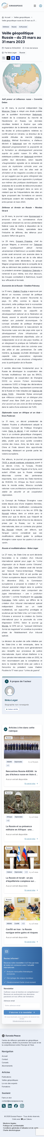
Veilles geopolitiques (22, 17)
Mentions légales (9, 1123)
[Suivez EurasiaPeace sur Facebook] (16, 1106)
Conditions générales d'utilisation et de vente (20, 1128)
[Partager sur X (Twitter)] (8, 58)
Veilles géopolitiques (10, 1080)
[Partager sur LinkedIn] (13, 58)
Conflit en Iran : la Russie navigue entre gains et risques (22, 931)
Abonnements (7, 1066)
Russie (22, 53)
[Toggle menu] (35, 5)
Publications (6, 1077)
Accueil (7, 17)
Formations (6, 1087)
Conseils (5, 1063)
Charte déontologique (11, 1130)
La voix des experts (9, 1083)
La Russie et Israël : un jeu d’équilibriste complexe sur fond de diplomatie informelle (21, 881)
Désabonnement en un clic (22, 1021)
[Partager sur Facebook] (18, 58)
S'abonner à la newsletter (20, 1012)
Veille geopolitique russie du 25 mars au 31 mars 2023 (19, 21)
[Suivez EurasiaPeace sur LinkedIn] (10, 1106)
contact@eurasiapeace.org (12, 1101)
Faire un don (7, 1098)
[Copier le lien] (4, 58)
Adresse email (9, 1001)
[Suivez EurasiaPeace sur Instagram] (22, 1106)
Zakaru (29, 1119)
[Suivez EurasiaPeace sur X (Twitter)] (4, 1106)
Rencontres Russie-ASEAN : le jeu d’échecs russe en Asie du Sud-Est (21, 774)
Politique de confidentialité (13, 1126)
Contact (5, 1059)
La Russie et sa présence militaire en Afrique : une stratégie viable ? (19, 829)
